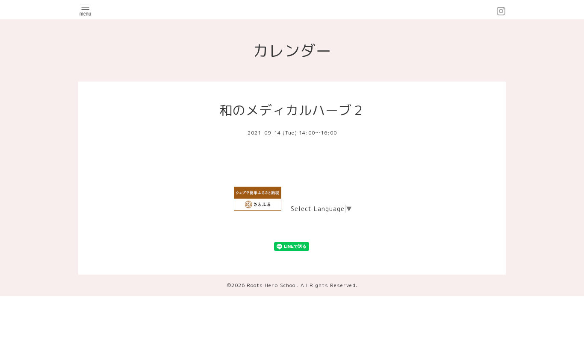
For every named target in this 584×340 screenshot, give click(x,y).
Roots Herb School (272, 285)
